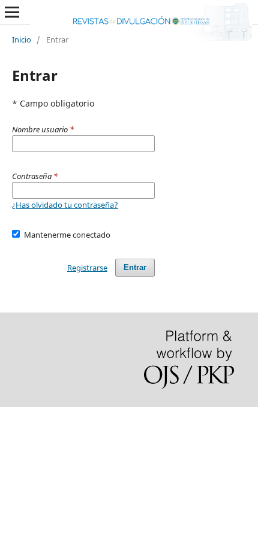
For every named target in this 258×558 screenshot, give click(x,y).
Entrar (135, 267)
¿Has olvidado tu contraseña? (65, 204)
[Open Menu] (12, 12)
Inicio (21, 39)
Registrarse (87, 267)
